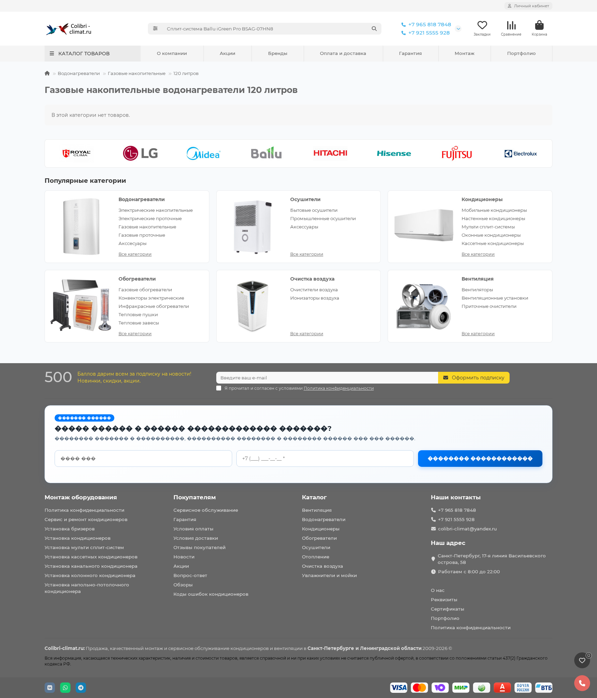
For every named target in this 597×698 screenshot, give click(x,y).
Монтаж (464, 53)
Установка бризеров (70, 528)
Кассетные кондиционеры (493, 243)
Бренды (277, 53)
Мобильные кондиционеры (494, 210)
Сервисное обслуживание (205, 510)
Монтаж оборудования (81, 497)
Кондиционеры (482, 199)
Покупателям (194, 497)
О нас (438, 590)
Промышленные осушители (323, 218)
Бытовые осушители (314, 210)
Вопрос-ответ (190, 575)
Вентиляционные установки (495, 298)
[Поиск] (374, 28)
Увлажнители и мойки (329, 575)
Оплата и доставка (343, 53)
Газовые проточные (142, 235)
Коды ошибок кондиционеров (210, 594)
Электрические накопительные (156, 210)
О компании (172, 53)
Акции (227, 53)
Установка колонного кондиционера (90, 575)
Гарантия (410, 53)
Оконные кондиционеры (491, 235)
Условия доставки (195, 538)
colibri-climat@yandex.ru (467, 528)
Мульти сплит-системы (488, 226)
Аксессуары (304, 226)
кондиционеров (249, 648)
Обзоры (183, 584)
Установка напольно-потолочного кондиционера (87, 588)
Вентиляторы (477, 289)
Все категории (135, 254)
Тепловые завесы (139, 323)
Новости (184, 556)
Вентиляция (478, 279)
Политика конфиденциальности (84, 510)
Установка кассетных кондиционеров (91, 556)
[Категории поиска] (155, 29)
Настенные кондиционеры (493, 218)
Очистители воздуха (314, 289)
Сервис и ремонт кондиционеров (86, 519)
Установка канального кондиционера (91, 566)
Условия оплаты (193, 528)
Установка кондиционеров (78, 538)
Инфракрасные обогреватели (154, 306)
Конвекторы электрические (151, 298)
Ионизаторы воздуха (314, 298)
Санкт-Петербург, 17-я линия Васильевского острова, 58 (492, 559)
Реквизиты (444, 599)
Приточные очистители (489, 306)
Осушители (305, 199)
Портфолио (521, 53)
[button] (54, 153)
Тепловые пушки (138, 314)
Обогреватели (137, 279)
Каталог (314, 497)
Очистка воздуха (312, 279)
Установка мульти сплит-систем (84, 547)
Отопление (315, 556)
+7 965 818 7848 (429, 24)
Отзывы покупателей (199, 547)
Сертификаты (447, 609)
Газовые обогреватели (145, 289)
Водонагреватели (79, 73)
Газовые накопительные (136, 73)
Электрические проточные (150, 218)
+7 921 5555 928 (429, 32)
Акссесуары (132, 243)
